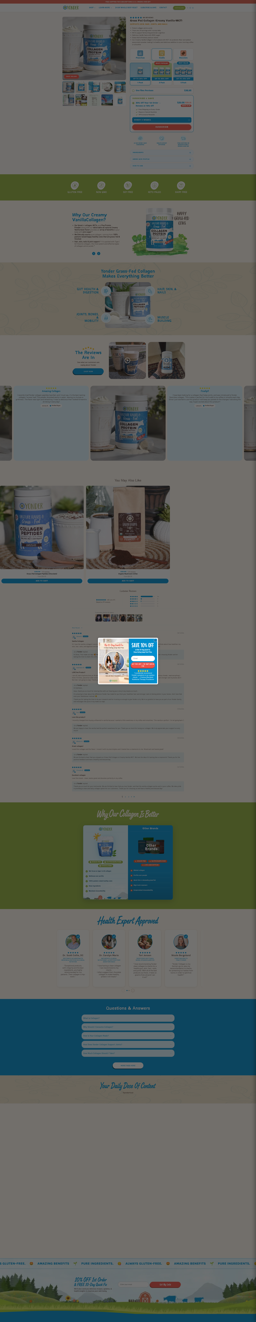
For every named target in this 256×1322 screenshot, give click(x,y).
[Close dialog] (155, 640)
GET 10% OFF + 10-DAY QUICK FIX (143, 665)
